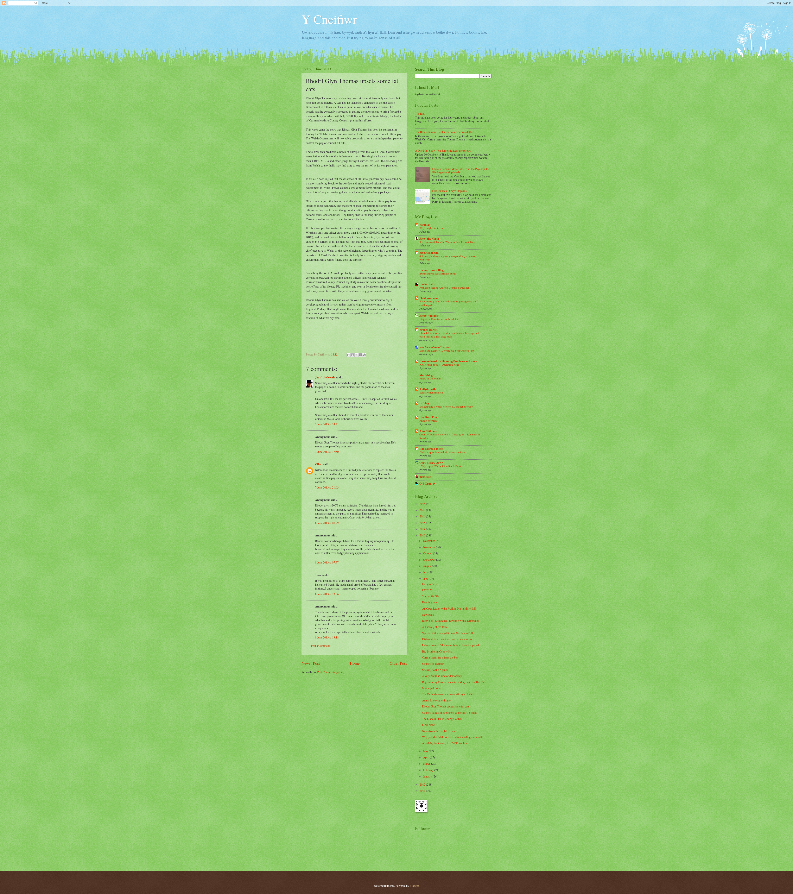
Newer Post (311, 663)
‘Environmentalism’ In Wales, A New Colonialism (447, 242)
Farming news (430, 602)
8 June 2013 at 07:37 (327, 562)
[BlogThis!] (352, 355)
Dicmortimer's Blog (431, 270)
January (428, 776)
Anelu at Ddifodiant (430, 378)
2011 (423, 791)
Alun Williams (428, 431)
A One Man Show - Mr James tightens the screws (443, 150)
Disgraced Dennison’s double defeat (439, 319)
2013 (423, 535)
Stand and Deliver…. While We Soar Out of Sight (446, 350)
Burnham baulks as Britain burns (437, 273)
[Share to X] (356, 355)
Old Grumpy (427, 483)
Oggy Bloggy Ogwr (431, 463)
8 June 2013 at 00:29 (327, 523)
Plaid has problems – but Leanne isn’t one (442, 452)
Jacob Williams (428, 316)
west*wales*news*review (434, 347)
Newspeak (428, 615)
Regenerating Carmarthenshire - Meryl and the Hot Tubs (454, 682)
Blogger (414, 886)
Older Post (398, 663)
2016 (423, 516)
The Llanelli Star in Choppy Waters (442, 719)
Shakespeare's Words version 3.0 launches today (446, 406)
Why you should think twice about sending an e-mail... (453, 737)
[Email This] (349, 355)
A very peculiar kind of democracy (442, 676)
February (428, 770)
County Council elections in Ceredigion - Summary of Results (449, 436)
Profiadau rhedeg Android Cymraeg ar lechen (444, 287)
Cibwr (319, 464)
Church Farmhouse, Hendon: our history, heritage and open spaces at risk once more (449, 334)
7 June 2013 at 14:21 (327, 424)
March (427, 764)
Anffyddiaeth (427, 389)
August (427, 566)
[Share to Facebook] (360, 355)
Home (355, 663)
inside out (425, 477)
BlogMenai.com (429, 253)
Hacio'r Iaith (427, 284)
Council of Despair (433, 664)
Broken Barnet (428, 330)
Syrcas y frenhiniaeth (431, 392)
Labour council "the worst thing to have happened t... (452, 645)
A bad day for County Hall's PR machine (445, 743)
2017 (423, 510)
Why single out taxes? (431, 228)
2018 (423, 504)
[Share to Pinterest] (364, 355)
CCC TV (427, 590)
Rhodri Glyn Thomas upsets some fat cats (445, 706)
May (426, 751)
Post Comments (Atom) (330, 672)
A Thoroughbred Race (435, 627)
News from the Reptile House (439, 731)
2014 (423, 529)
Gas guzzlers (429, 584)
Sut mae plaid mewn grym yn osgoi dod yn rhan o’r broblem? (447, 257)
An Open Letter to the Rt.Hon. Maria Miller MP (449, 608)
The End (420, 113)
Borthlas (424, 225)
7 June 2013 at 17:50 (327, 452)
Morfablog (426, 375)
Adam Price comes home (436, 700)
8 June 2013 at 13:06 (327, 594)
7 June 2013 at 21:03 (327, 487)
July (426, 572)
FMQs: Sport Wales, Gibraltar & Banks (440, 466)
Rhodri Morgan (428, 420)
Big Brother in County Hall (437, 651)
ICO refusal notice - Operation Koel (439, 364)
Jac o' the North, (325, 377)
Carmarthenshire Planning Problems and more (448, 361)
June (426, 579)
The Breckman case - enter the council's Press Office (444, 132)
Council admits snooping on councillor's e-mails (449, 712)
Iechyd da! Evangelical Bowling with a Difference (450, 621)
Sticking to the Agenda (435, 670)
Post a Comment (320, 646)
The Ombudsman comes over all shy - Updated (448, 694)
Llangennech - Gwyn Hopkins (449, 191)
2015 (423, 523)
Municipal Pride (431, 688)
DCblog (424, 403)
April (426, 757)
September (429, 560)
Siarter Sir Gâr (430, 596)
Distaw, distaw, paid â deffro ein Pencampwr (447, 639)
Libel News (428, 725)
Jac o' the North (429, 239)
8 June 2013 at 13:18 (327, 637)
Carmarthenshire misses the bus (440, 657)
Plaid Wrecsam (428, 298)
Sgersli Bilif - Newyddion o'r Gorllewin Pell (447, 633)
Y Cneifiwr (329, 19)
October (428, 553)
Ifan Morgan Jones (431, 449)
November (429, 547)
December (429, 541)
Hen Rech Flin (428, 417)
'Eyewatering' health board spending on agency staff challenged (448, 303)
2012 (423, 784)
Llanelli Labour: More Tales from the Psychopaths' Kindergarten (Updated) (461, 170)
